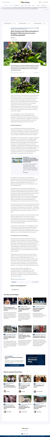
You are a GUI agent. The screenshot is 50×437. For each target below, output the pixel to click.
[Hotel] (10, 328)
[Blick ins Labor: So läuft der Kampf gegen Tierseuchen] (25, 378)
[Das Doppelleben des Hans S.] (40, 378)
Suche (9, 2)
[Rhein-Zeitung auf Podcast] (27, 430)
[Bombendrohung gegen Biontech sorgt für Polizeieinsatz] (39, 301)
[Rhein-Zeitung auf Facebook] (23, 430)
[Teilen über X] (36, 282)
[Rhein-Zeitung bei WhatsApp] (21, 430)
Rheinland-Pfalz (8, 7)
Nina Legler (23, 391)
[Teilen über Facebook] (32, 282)
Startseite (3, 7)
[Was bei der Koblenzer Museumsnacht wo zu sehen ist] (10, 398)
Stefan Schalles (8, 411)
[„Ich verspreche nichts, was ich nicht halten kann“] (10, 378)
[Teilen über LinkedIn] (34, 282)
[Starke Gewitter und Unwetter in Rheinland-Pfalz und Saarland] (25, 328)
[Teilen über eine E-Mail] (37, 282)
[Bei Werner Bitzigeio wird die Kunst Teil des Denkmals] (40, 398)
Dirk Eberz (8, 391)
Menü (4, 2)
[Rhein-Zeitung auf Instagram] (25, 430)
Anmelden (46, 2)
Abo (41, 2)
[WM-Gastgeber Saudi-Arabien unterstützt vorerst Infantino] (10, 301)
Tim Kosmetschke (24, 411)
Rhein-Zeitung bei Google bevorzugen (18, 279)
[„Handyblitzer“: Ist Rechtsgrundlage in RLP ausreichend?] (25, 398)
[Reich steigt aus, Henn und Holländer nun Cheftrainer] (39, 328)
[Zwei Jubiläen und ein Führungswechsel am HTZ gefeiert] (25, 301)
